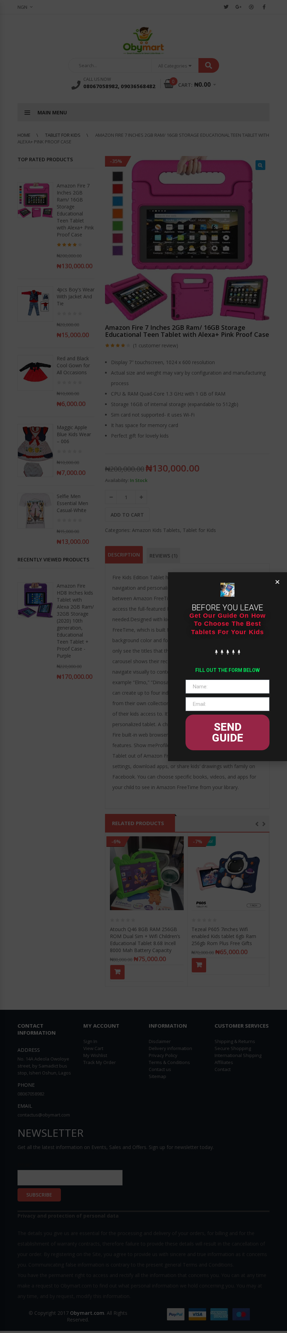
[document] (143, 666)
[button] (277, 581)
